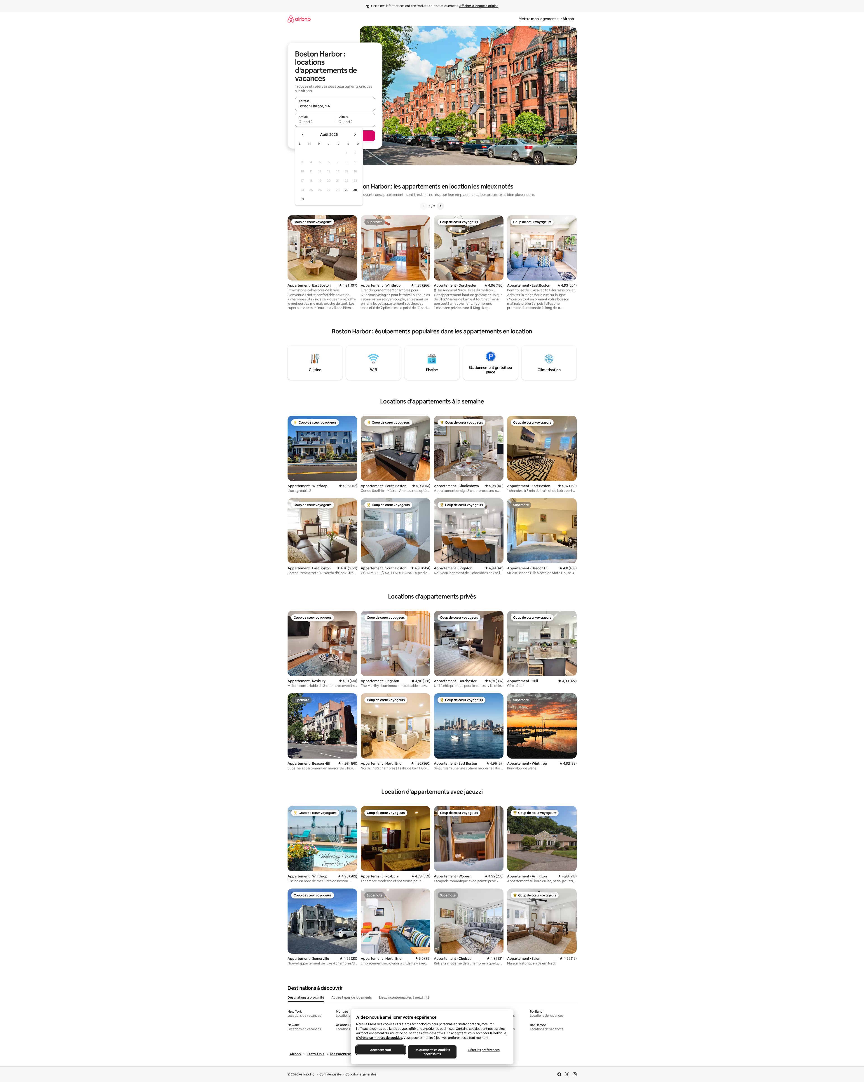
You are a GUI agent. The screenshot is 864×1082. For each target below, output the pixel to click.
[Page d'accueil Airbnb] (299, 19)
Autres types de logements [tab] (351, 997)
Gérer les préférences (483, 1050)
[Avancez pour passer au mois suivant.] (355, 134)
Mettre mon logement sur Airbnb (546, 19)
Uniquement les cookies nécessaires (432, 1052)
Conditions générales (360, 1074)
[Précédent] (423, 206)
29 (346, 190)
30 (355, 190)
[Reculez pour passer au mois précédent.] (303, 134)
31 (302, 199)
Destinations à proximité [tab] (306, 997)
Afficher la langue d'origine (478, 6)
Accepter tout (380, 1050)
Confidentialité (330, 1074)
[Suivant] (440, 206)
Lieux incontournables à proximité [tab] (404, 997)
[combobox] (335, 106)
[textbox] (315, 122)
